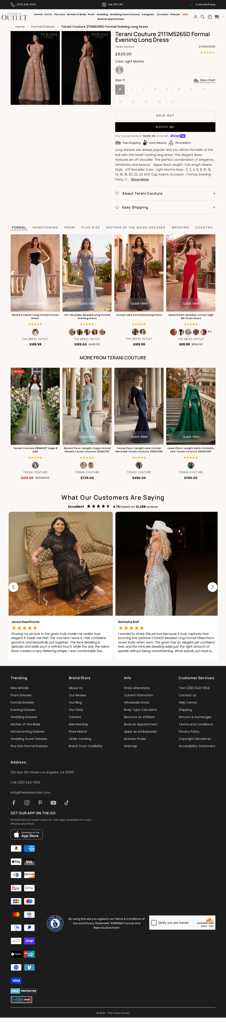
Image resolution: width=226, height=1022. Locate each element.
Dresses (175, 14)
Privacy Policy (189, 731)
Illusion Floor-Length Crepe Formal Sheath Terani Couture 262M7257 (87, 450)
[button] (35, 324)
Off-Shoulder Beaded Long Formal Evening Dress (87, 316)
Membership (78, 724)
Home (20, 26)
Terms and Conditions (196, 724)
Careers (75, 717)
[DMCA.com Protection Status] (24, 991)
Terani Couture (125, 46)
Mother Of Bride (76, 14)
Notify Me (165, 127)
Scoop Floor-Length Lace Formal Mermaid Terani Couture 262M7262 (139, 450)
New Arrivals (20, 688)
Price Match (78, 731)
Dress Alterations (137, 688)
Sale (185, 14)
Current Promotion (138, 695)
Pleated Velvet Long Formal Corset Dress (35, 316)
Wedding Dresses (24, 717)
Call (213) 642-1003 (25, 782)
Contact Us (187, 695)
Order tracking (80, 739)
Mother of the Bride (25, 724)
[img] (139, 324)
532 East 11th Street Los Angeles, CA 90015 (42, 772)
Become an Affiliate (139, 717)
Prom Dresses (21, 695)
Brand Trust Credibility (86, 746)
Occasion (162, 14)
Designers (148, 14)
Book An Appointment (111, 19)
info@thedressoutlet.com (30, 792)
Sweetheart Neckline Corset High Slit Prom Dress (190, 316)
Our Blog (75, 702)
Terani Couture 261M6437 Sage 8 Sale (35, 450)
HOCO (48, 14)
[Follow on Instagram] (27, 803)
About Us (76, 688)
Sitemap (130, 746)
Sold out (165, 115)
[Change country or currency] (219, 16)
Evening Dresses (23, 710)
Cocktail (204, 227)
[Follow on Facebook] (14, 803)
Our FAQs (76, 710)
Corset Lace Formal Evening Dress (139, 315)
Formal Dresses (43, 26)
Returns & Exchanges (195, 717)
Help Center (188, 702)
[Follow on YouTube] (53, 803)
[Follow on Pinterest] (40, 803)
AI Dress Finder (135, 739)
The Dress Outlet (35, 339)
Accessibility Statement (197, 746)
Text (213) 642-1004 (194, 688)
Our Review (77, 695)
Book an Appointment (141, 724)
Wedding (102, 14)
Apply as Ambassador (140, 731)
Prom (91, 14)
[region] (113, 586)
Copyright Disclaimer (195, 739)
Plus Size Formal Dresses (29, 746)
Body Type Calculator (140, 710)
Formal (38, 14)
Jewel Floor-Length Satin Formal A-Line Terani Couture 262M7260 (191, 450)
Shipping (185, 710)
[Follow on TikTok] (67, 803)
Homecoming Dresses (28, 731)
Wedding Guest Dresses (125, 14)
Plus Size (59, 14)
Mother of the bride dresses (136, 227)
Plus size (90, 227)
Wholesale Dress (136, 702)
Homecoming (45, 227)
